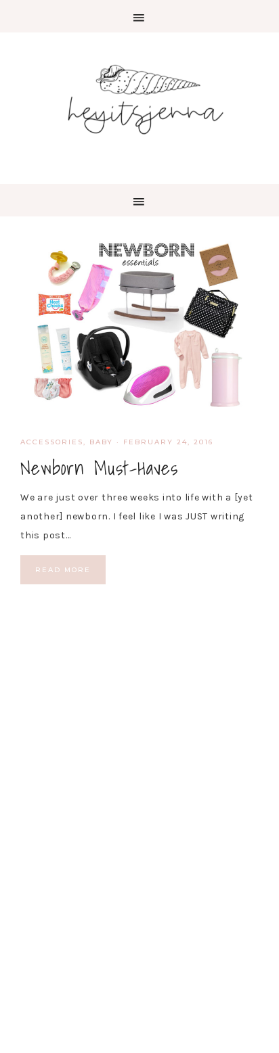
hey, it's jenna (139, 100)
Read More (63, 569)
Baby (101, 442)
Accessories (51, 442)
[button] (139, 16)
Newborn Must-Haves (99, 467)
